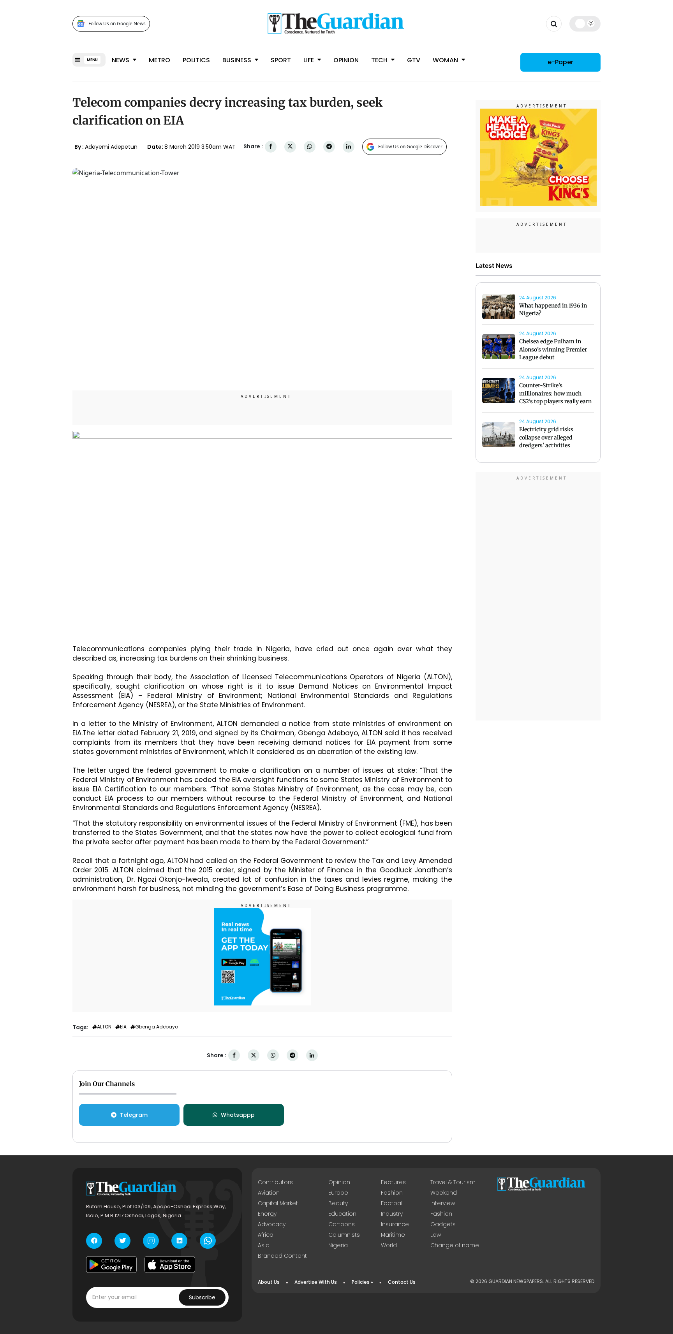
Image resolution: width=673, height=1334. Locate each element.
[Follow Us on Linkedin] (179, 1241)
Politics (196, 60)
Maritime (393, 1235)
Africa (265, 1235)
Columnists (344, 1235)
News (121, 60)
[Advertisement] (538, 597)
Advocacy (271, 1224)
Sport (281, 60)
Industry (392, 1214)
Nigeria (338, 1245)
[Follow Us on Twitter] (122, 1241)
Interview (442, 1203)
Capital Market (278, 1203)
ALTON (104, 1027)
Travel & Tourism (453, 1182)
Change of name (454, 1245)
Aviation (269, 1193)
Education (342, 1214)
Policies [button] (361, 1282)
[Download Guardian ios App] (169, 1264)
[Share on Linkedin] (348, 146)
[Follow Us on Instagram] (151, 1241)
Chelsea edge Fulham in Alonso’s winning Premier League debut (553, 349)
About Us (269, 1282)
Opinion (346, 60)
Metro (159, 60)
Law (435, 1235)
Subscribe (202, 1297)
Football (392, 1203)
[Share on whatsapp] (309, 146)
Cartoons (341, 1224)
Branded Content (282, 1256)
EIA (123, 1027)
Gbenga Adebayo (156, 1027)
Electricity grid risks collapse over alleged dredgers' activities (546, 437)
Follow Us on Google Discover (410, 146)
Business (237, 60)
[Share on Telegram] (329, 146)
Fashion (392, 1193)
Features (393, 1182)
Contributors (275, 1182)
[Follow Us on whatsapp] (208, 1241)
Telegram (134, 1115)
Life (309, 60)
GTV (413, 60)
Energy (267, 1214)
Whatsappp (238, 1115)
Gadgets (443, 1224)
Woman (446, 60)
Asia (264, 1245)
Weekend (443, 1193)
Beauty (338, 1203)
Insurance (395, 1224)
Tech (380, 60)
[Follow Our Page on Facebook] (94, 1241)
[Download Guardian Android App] (111, 1264)
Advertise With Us (315, 1282)
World (389, 1245)
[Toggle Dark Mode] (585, 23)
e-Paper (560, 62)
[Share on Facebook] (270, 146)
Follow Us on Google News (117, 23)
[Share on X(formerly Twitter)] (290, 146)
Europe (338, 1193)
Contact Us (402, 1282)
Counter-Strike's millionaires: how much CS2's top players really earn (555, 393)
